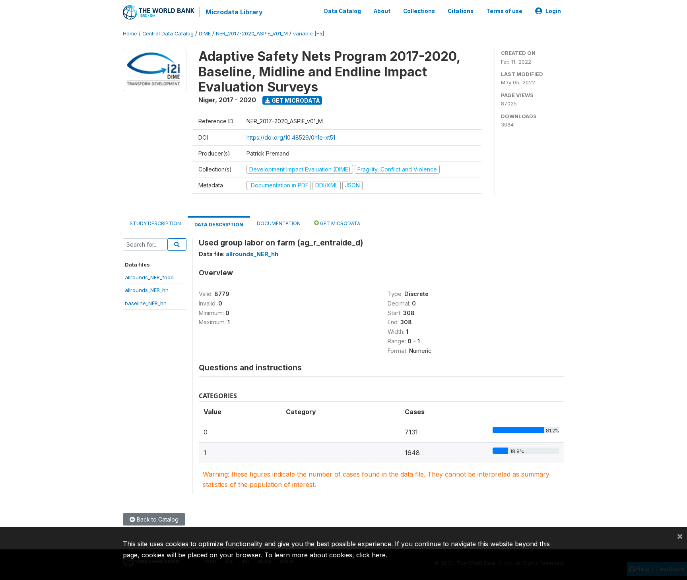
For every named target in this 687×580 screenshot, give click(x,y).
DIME (205, 34)
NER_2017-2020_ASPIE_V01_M (252, 34)
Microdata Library (234, 12)
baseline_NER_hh (146, 303)
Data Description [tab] (218, 225)
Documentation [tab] (279, 223)
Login (553, 11)
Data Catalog (342, 11)
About (382, 11)
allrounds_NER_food (149, 277)
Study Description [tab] (155, 223)
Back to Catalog (157, 519)
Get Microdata (295, 100)
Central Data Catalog (168, 34)
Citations (461, 11)
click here (371, 555)
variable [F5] (308, 34)
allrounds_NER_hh (147, 290)
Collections (419, 11)
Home (130, 34)
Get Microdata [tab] (339, 223)
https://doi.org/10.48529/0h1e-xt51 (290, 137)
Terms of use (504, 11)
